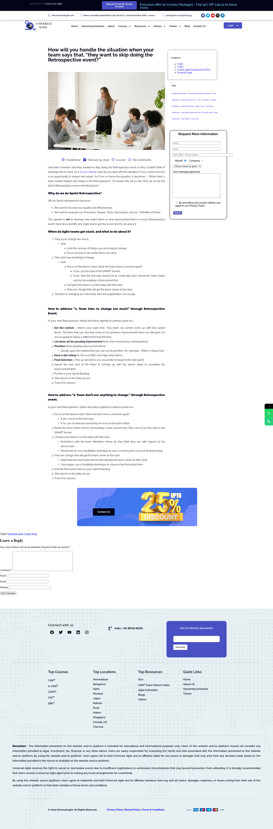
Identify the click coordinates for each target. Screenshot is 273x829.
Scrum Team (195, 119)
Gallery (158, 26)
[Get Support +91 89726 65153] (164, 15)
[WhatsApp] (269, 413)
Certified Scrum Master (179, 93)
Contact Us (199, 26)
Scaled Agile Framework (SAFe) (193, 69)
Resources (140, 26)
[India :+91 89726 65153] (110, 628)
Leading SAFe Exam (187, 106)
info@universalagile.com (63, 15)
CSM (180, 64)
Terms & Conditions (153, 809)
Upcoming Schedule (92, 26)
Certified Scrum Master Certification (199, 93)
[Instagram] (218, 15)
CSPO (180, 66)
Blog (187, 26)
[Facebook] (203, 15)
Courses (122, 26)
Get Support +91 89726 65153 (179, 15)
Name (3, 575)
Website (4, 587)
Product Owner (199, 106)
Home (74, 26)
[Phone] (269, 421)
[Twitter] (208, 15)
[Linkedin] (223, 15)
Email (3, 581)
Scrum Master (88, 171)
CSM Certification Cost (188, 100)
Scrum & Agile (184, 72)
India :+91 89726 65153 (129, 628)
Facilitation (206, 100)
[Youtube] (213, 15)
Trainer (173, 26)
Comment (6, 570)
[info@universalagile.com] (49, 15)
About (111, 26)
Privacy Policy (115, 809)
